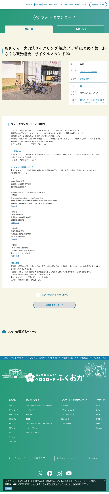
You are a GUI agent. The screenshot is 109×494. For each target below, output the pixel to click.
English (98, 410)
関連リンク (65, 419)
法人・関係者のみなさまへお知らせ (39, 405)
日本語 (98, 405)
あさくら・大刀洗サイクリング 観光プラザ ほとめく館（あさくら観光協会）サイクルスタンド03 (68, 358)
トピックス (30, 410)
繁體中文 (99, 419)
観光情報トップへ (98, 5)
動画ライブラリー (41, 458)
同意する (9, 488)
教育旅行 (29, 414)
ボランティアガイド (68, 414)
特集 (10, 405)
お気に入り (13, 442)
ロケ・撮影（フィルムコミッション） (39, 424)
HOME (5, 358)
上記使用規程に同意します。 (55, 295)
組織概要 (64, 405)
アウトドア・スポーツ (88, 72)
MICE (28, 419)
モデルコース (13, 410)
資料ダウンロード (32, 433)
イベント (12, 424)
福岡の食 (12, 428)
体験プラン (13, 419)
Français (99, 428)
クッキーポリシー (64, 484)
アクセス (12, 437)
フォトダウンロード (19, 358)
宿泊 (10, 433)
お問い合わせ (66, 424)
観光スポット (13, 414)
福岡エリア (84, 79)
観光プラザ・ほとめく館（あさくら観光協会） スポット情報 (92, 101)
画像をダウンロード (54, 305)
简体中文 (99, 414)
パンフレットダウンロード (67, 458)
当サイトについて (67, 410)
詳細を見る (15, 206)
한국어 (98, 424)
